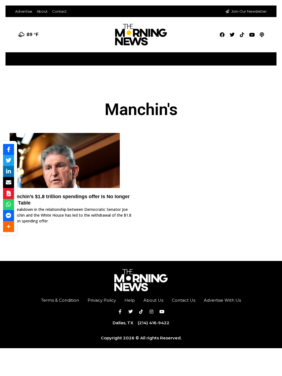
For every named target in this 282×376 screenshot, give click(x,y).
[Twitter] (232, 35)
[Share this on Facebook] (8, 149)
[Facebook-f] (120, 311)
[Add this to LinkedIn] (8, 171)
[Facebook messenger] (8, 215)
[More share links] (8, 226)
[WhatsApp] (8, 204)
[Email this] (8, 182)
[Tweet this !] (8, 160)
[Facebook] (222, 35)
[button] (271, 56)
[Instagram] (151, 311)
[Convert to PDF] (8, 193)
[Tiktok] (242, 35)
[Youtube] (252, 35)
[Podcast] (262, 35)
